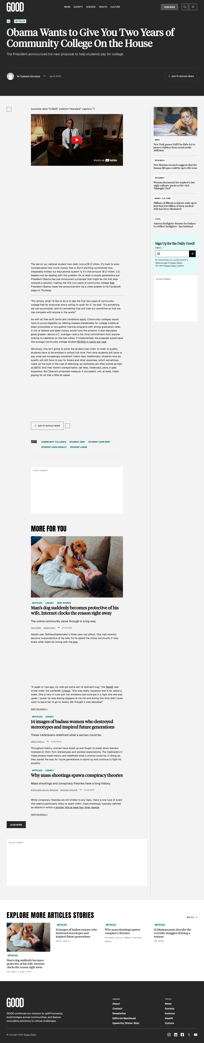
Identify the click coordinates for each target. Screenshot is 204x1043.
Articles (20, 21)
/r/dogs (65, 690)
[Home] (8, 21)
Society (78, 6)
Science (91, 6)
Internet (160, 178)
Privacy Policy (175, 263)
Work (157, 140)
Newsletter (119, 1013)
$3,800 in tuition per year (91, 341)
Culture (115, 6)
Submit (193, 254)
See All (191, 917)
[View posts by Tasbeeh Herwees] (10, 76)
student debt (77, 442)
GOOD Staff (49, 628)
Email (159, 248)
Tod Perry (36, 628)
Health (103, 6)
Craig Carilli (37, 742)
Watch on (99, 160)
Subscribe (169, 7)
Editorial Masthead (124, 1018)
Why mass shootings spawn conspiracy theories (77, 775)
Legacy (50, 603)
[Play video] (77, 140)
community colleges (53, 442)
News (67, 6)
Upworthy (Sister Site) (125, 1023)
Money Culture (163, 198)
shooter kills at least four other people (77, 807)
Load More (16, 824)
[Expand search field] (185, 7)
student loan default (54, 447)
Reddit (109, 687)
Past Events (64, 603)
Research (160, 160)
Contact (117, 1008)
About (116, 1003)
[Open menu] (193, 7)
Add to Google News (183, 76)
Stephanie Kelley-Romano (44, 790)
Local (158, 219)
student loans (78, 447)
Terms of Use (161, 263)
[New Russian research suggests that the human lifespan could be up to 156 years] (175, 163)
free (112, 282)
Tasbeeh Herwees (30, 76)
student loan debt (99, 442)
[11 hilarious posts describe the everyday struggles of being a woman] (175, 933)
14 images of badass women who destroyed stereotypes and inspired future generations (72, 724)
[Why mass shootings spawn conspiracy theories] (126, 933)
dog (74, 641)
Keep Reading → (39, 709)
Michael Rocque (69, 790)
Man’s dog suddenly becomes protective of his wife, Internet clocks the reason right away (75, 610)
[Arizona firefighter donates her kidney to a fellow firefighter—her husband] (175, 221)
